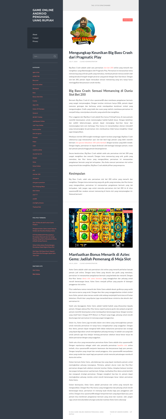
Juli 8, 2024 (73, 263)
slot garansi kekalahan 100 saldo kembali (91, 143)
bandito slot (122, 345)
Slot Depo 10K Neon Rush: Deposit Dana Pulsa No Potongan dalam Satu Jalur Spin (44, 253)
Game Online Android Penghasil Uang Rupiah (43, 15)
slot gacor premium (39, 182)
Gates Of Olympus (38, 109)
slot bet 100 (36, 174)
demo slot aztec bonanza (92, 278)
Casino (35, 101)
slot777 (35, 195)
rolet (34, 146)
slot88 (35, 199)
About (35, 34)
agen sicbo (36, 72)
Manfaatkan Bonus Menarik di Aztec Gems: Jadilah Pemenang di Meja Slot (100, 256)
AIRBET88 (36, 76)
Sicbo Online (37, 166)
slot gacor (36, 178)
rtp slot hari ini (37, 154)
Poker (34, 141)
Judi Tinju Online (38, 125)
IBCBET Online (37, 117)
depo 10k (36, 105)
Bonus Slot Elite (38, 97)
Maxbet (35, 137)
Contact (35, 38)
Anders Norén (122, 412)
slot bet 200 (108, 68)
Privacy (35, 41)
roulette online (37, 150)
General (35, 113)
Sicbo (34, 162)
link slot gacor (37, 133)
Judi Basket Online (39, 121)
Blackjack (36, 88)
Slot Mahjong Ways (39, 186)
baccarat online (37, 84)
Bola (34, 93)
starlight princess (38, 203)
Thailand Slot (37, 207)
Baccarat (35, 80)
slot (34, 170)
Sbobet (35, 158)
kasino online (37, 129)
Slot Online (36, 190)
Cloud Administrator (88, 61)
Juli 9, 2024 (73, 61)
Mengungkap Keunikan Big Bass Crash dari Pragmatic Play (100, 54)
